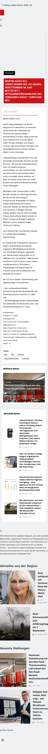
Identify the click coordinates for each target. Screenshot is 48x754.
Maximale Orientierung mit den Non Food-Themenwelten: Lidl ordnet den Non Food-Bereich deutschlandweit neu (38, 668)
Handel (8, 382)
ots (9, 343)
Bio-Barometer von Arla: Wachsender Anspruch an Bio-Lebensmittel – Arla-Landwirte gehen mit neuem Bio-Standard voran (31, 507)
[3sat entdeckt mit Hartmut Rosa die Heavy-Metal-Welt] (17, 587)
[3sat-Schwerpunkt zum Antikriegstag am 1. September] (15, 624)
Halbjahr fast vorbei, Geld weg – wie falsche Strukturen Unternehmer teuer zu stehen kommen (40, 705)
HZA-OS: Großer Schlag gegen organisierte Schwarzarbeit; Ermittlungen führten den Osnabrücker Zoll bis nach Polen (30, 460)
